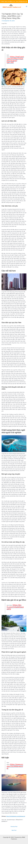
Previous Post (14, 826)
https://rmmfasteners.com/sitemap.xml (15, 816)
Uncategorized (5, 20)
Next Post (14, 830)
